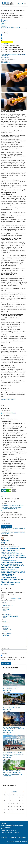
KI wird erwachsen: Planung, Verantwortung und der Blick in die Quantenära (13, 728)
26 (11, 809)
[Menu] (25, 3)
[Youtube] (18, 4)
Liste (4, 618)
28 (17, 809)
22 (20, 806)
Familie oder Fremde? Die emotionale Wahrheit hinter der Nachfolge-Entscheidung (13, 548)
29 (20, 809)
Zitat (4, 621)
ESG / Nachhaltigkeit (7, 585)
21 (17, 806)
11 (8, 803)
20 (14, 806)
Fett (4, 602)
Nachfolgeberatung (7, 507)
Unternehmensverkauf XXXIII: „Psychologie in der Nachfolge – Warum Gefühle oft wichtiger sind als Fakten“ (13, 556)
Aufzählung (7, 614)
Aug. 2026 (14, 792)
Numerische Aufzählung (10, 616)
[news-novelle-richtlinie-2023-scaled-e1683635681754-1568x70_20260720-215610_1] (14, 765)
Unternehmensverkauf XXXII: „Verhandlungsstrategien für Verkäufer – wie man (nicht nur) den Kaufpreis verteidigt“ (12, 565)
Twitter (16, 499)
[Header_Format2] (14, 743)
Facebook (6, 499)
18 (8, 806)
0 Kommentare (5, 63)
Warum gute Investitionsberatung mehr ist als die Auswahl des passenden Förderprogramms (14, 772)
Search (5, 32)
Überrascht (7, 630)
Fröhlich (6, 626)
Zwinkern (6, 635)
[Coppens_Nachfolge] (14, 78)
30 (23, 809)
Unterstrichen (7, 606)
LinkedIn (6, 501)
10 (4, 803)
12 (11, 803)
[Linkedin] (20, 4)
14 (17, 803)
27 (14, 809)
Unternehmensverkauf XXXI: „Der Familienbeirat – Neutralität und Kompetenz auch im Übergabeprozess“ (13, 573)
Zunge (5, 631)
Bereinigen (6, 623)
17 (4, 806)
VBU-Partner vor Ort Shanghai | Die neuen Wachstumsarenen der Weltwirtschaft (13, 754)
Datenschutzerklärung (21, 841)
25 (8, 809)
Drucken (5, 44)
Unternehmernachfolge (8, 505)
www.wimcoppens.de (9, 413)
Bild (4, 611)
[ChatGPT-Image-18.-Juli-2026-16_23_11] (14, 719)
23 (23, 806)
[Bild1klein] (14, 680)
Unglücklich (7, 633)
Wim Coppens (5, 57)
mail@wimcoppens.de (8, 399)
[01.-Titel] (14, 699)
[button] (14, 36)
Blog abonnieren (6, 526)
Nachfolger (17, 507)
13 (14, 803)
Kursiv (5, 604)
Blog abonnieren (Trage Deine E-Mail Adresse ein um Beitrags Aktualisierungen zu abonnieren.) (13, 659)
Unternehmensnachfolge (9, 509)
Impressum (10, 841)
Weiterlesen (7, 690)
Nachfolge (20, 505)
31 (4, 812)
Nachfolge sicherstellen (9, 54)
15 (20, 803)
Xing (14, 501)
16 (23, 803)
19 (11, 806)
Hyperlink (6, 609)
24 (4, 809)
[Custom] (22, 4)
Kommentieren (6, 663)
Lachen (5, 628)
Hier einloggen (16, 599)
